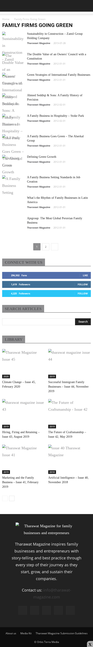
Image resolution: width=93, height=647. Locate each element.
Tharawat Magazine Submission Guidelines (62, 633)
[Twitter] (58, 610)
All (40, 340)
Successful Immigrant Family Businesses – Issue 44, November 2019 (68, 386)
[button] (87, 6)
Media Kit (26, 633)
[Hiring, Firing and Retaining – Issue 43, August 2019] (23, 413)
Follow (83, 284)
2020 (6, 376)
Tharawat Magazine (38, 43)
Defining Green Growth (41, 156)
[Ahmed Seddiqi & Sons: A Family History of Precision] (13, 109)
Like (85, 275)
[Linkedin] (46, 610)
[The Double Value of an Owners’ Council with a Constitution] (13, 68)
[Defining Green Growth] (13, 171)
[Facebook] (22, 610)
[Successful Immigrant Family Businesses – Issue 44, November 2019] (69, 363)
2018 (52, 471)
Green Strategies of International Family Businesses (58, 74)
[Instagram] (34, 610)
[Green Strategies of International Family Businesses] (13, 89)
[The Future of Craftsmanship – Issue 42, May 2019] (69, 413)
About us (11, 633)
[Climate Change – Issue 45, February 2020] (23, 363)
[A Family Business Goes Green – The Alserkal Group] (13, 150)
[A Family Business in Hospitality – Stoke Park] (13, 130)
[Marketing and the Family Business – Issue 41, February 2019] (23, 459)
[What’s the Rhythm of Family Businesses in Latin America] (13, 212)
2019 (52, 376)
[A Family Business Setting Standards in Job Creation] (13, 191)
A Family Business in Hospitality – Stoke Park (55, 115)
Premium (65, 340)
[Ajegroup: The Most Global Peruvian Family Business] (13, 232)
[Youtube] (70, 610)
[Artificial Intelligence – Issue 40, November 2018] (69, 459)
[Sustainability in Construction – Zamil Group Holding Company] (13, 48)
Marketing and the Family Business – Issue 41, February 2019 (20, 482)
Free (51, 340)
